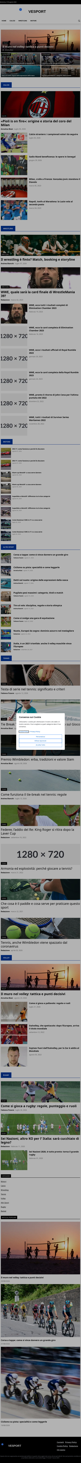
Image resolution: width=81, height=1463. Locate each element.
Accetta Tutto (40, 745)
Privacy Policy (35, 732)
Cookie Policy (24, 732)
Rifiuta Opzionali (40, 741)
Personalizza (40, 737)
